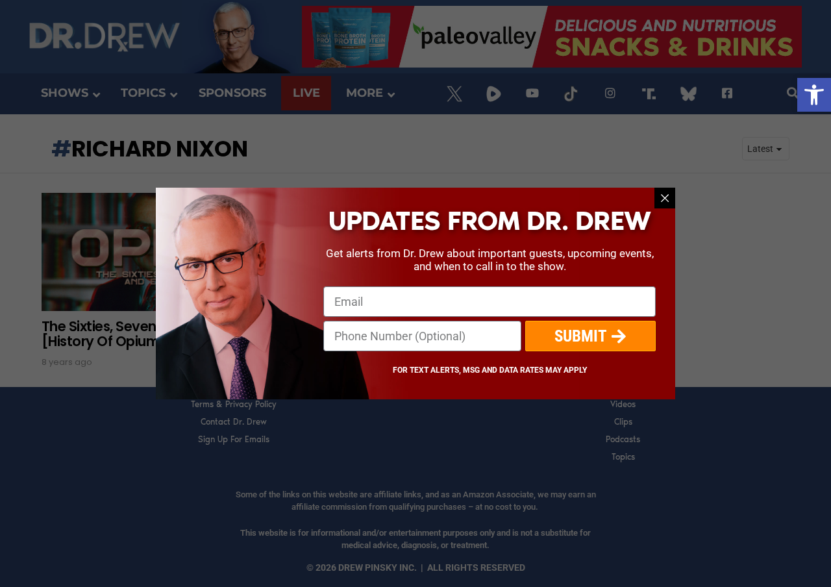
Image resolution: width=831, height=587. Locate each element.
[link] (814, 95)
